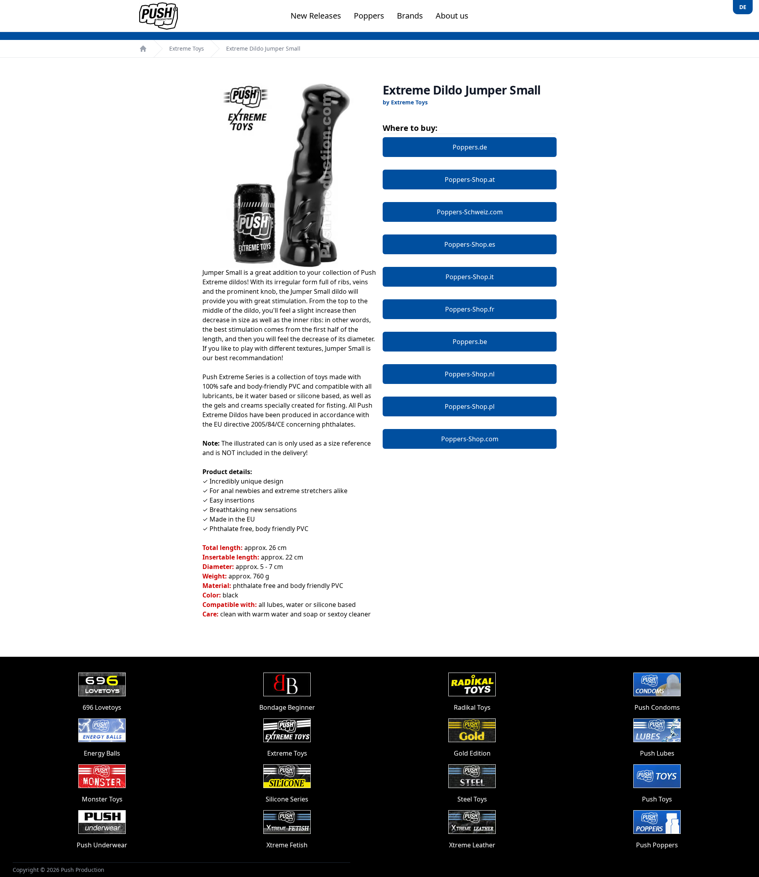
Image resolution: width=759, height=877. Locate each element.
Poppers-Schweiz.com (470, 212)
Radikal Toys (472, 707)
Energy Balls (102, 753)
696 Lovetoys (102, 707)
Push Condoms (657, 707)
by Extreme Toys (405, 102)
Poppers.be (470, 341)
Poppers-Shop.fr (470, 309)
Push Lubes (657, 753)
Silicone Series (287, 799)
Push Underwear (102, 845)
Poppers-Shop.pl (470, 406)
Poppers (369, 15)
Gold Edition (472, 753)
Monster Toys (102, 799)
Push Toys (657, 799)
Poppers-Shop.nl (470, 374)
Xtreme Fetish (287, 845)
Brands (410, 15)
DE (742, 7)
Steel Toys (472, 799)
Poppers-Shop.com (469, 439)
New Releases (316, 15)
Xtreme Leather (472, 845)
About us (452, 15)
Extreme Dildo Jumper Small (263, 48)
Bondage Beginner (287, 707)
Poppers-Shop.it (470, 276)
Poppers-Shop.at (470, 179)
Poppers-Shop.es (469, 244)
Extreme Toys (186, 48)
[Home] (143, 49)
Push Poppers (657, 845)
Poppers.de (470, 147)
